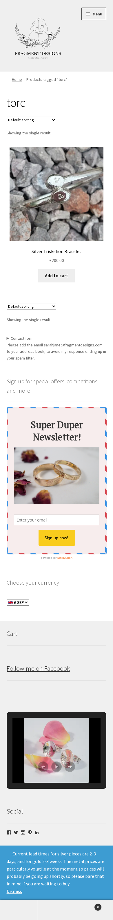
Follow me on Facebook (38, 668)
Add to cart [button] (56, 275)
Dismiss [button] (14, 891)
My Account (19, 910)
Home (17, 79)
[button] (43, 766)
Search (56, 910)
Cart (87, 905)
